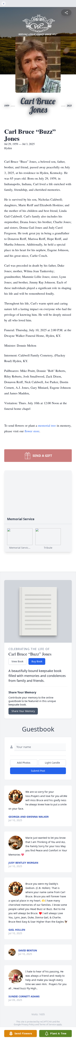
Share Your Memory (23, 711)
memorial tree (47, 425)
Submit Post (38, 770)
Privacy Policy (28, 1024)
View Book (17, 661)
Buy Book (36, 661)
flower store (32, 431)
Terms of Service (47, 1024)
